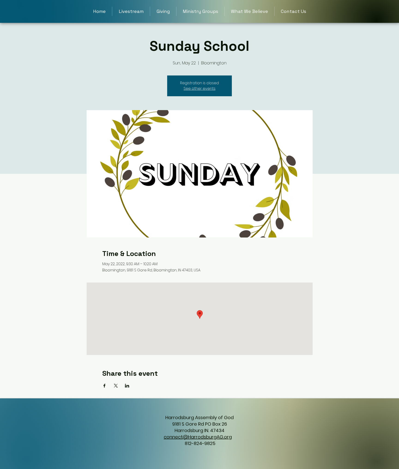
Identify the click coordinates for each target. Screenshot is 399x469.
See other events (199, 88)
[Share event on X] (116, 386)
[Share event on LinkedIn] (127, 386)
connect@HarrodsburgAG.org (198, 437)
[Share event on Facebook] (104, 386)
